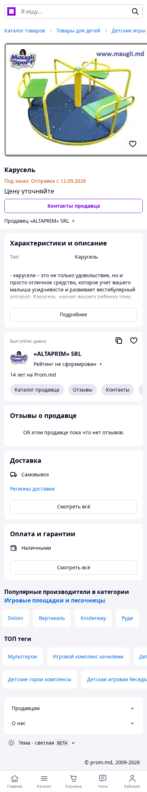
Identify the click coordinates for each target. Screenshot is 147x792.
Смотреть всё (73, 506)
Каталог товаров (24, 30)
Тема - (36, 742)
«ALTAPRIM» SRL (57, 354)
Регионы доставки (32, 488)
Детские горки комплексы (39, 679)
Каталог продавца (37, 389)
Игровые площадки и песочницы (54, 600)
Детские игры (129, 30)
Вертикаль (52, 618)
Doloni (15, 618)
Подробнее (73, 314)
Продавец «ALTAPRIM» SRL (36, 220)
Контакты (118, 389)
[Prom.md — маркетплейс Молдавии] (11, 11)
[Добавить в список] (133, 144)
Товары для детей (78, 30)
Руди (127, 618)
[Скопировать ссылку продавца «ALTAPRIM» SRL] (119, 341)
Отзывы (82, 389)
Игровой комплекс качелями (88, 656)
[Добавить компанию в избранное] (134, 341)
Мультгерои (22, 656)
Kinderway (93, 618)
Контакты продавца (73, 205)
